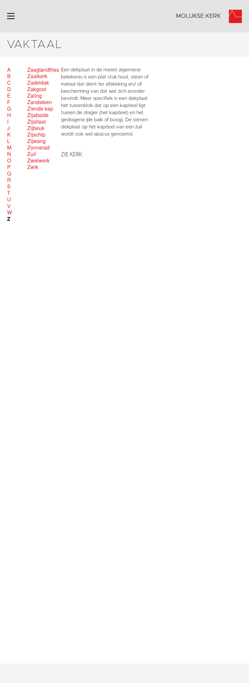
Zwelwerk (38, 160)
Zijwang (36, 141)
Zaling (34, 95)
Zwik (32, 167)
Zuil (31, 154)
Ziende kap (40, 108)
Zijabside (38, 115)
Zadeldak (38, 82)
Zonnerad (38, 147)
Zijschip (36, 134)
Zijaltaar (36, 121)
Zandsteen (39, 102)
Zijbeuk (35, 128)
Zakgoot (36, 89)
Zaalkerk (37, 76)
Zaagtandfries (43, 69)
